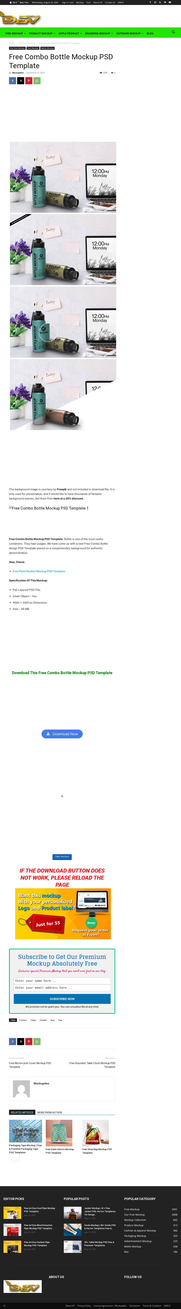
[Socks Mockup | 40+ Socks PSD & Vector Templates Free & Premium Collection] (72, 1230)
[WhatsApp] (36, 80)
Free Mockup (33, 48)
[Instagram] (155, 3)
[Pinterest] (28, 80)
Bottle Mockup (47, 48)
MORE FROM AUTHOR (49, 1112)
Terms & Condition (152, 1305)
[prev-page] (11, 1160)
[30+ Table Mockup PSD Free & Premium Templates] (72, 1247)
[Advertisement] (86, 17)
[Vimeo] (165, 3)
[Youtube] (170, 3)
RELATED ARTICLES (22, 1112)
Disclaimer (134, 1305)
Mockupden (18, 72)
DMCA (167, 1305)
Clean (33, 1020)
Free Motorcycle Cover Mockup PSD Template (30, 1065)
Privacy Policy (84, 1305)
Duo (52, 1020)
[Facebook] (150, 3)
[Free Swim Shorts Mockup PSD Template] (62, 1133)
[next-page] (17, 1160)
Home (12, 43)
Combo (43, 1020)
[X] (160, 3)
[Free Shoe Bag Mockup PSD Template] (98, 1133)
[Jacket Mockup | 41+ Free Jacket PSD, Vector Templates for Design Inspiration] (72, 1213)
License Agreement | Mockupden (110, 1305)
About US (70, 1305)
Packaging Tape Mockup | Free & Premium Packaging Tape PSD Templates (25, 1149)
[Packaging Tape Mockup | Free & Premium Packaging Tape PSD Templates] (25, 1131)
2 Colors (23, 1020)
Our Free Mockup (26, 43)
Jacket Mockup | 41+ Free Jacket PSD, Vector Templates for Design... (100, 1211)
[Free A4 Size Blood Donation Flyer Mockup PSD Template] (12, 1230)
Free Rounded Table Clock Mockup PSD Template (92, 1065)
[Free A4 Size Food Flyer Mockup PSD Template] (12, 1213)
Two (60, 1020)
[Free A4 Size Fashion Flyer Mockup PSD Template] (12, 1247)
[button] (173, 31)
